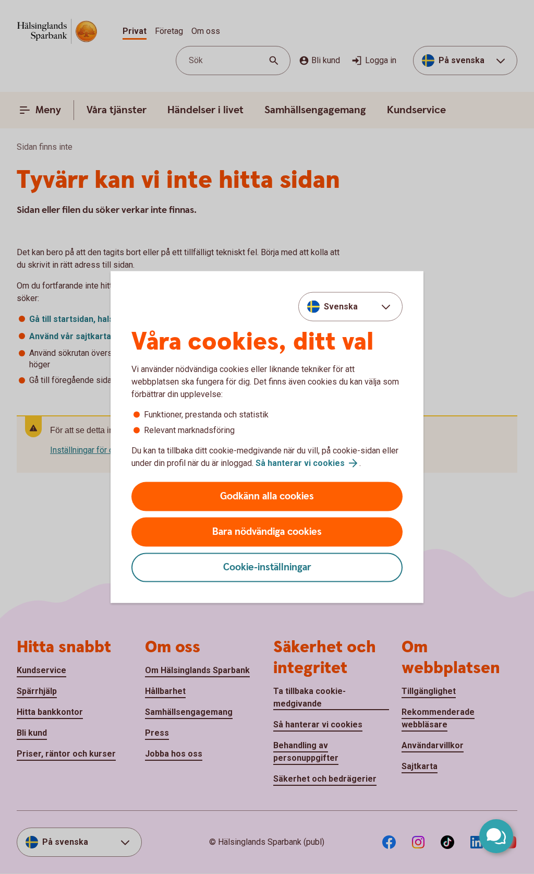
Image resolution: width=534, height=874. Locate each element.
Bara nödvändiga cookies (267, 531)
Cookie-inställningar (267, 567)
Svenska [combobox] (341, 306)
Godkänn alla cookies (267, 496)
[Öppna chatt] (496, 836)
